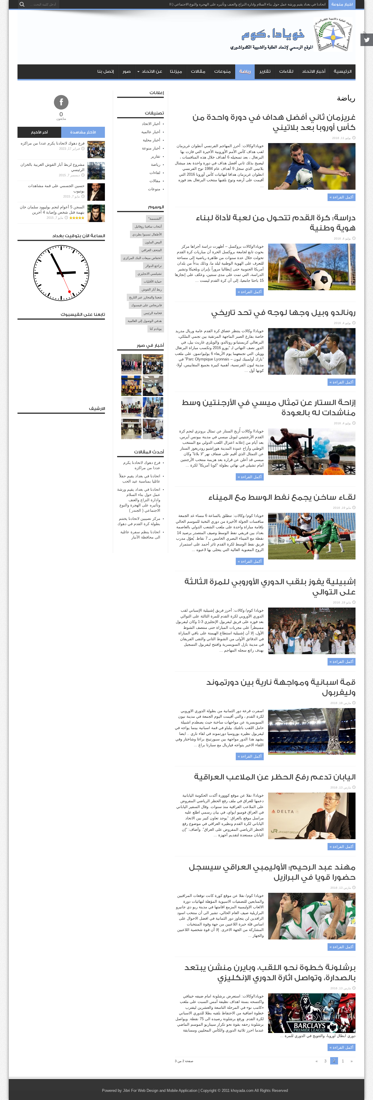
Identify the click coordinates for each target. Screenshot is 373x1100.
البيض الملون (153, 242)
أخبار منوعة (151, 148)
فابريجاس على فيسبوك (146, 305)
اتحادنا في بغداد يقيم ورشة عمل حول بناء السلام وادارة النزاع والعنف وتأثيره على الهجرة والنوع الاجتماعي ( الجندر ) (243, 4)
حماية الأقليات (153, 281)
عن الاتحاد (152, 71)
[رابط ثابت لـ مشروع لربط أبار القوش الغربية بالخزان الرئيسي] (96, 178)
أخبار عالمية (150, 132)
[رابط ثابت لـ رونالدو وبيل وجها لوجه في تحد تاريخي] (312, 373)
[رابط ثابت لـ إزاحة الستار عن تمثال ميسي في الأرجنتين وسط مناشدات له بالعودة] (312, 473)
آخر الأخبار (39, 132)
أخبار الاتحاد (313, 71)
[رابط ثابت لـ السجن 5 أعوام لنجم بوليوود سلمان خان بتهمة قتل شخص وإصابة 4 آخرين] (96, 221)
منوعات (222, 71)
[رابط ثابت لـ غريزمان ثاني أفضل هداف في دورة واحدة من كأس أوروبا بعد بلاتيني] (312, 188)
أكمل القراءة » (341, 197)
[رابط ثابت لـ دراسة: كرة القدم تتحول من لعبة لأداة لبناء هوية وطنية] (312, 289)
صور (126, 71)
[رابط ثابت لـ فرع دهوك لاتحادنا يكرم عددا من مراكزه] (96, 157)
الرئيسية (342, 71)
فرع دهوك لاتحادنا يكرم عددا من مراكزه (53, 143)
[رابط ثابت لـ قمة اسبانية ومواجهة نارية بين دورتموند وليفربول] (312, 753)
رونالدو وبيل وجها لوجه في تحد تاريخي (283, 312)
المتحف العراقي (151, 250)
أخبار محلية (151, 140)
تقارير (264, 71)
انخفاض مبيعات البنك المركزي (142, 258)
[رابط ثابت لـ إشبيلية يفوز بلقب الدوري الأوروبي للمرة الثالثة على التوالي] (312, 653)
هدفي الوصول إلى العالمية (145, 321)
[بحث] (21, 4)
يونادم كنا (156, 328)
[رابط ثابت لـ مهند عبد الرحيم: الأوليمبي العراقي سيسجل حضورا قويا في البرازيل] (312, 938)
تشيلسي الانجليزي (150, 273)
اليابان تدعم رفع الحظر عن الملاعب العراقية (275, 777)
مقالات (198, 71)
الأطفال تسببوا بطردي (147, 234)
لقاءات (286, 71)
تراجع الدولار (153, 265)
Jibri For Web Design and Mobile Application (160, 1090)
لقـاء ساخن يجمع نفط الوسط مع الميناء (282, 497)
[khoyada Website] (293, 50)
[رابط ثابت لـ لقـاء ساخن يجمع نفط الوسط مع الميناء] (312, 558)
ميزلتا (176, 71)
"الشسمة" (155, 218)
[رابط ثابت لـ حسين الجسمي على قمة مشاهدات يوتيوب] (96, 199)
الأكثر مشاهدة (83, 132)
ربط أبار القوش (152, 289)
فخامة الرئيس (153, 313)
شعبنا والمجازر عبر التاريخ (145, 297)
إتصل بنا (105, 71)
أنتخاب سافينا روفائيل (148, 226)
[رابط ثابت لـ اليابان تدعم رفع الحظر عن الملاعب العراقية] (312, 838)
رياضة (245, 71)
